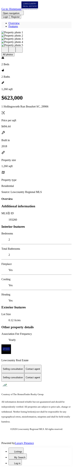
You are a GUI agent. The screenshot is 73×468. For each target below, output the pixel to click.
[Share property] (19, 50)
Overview (14, 23)
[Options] (5, 50)
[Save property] (12, 50)
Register (15, 17)
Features (13, 26)
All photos (8, 54)
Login (5, 17)
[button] (36, 32)
